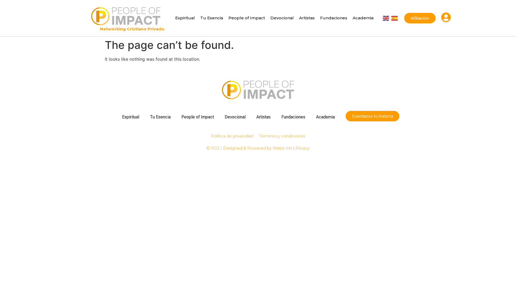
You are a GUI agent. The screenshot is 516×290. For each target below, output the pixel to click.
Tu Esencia (211, 17)
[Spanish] (394, 17)
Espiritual (185, 17)
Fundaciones (333, 17)
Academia (363, 17)
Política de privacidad (232, 136)
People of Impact (246, 17)
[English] (386, 17)
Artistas (307, 17)
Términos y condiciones (282, 136)
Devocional (282, 17)
